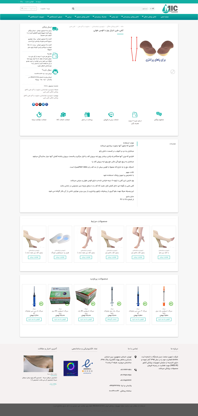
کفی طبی (72, 27)
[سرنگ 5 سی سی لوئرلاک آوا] (34, 296)
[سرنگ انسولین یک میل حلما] (164, 296)
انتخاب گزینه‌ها (111, 319)
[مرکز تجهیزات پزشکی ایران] (170, 9)
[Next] (22, 244)
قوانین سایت (29, 2)
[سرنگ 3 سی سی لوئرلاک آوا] (138, 296)
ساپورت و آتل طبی (83, 27)
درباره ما (38, 2)
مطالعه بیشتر (53, 384)
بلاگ (21, 2)
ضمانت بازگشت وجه (39, 120)
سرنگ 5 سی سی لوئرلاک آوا (34, 312)
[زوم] (172, 72)
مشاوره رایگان (159, 120)
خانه (122, 27)
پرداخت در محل (87, 120)
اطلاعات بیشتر (164, 257)
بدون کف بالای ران (138, 253)
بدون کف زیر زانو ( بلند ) (86, 253)
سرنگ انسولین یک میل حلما (164, 312)
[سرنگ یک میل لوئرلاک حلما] (112, 296)
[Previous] (175, 244)
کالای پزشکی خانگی (112, 27)
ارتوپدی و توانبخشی (98, 27)
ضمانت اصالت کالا (63, 120)
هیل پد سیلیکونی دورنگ (60, 253)
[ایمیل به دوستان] (40, 104)
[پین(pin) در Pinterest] (36, 104)
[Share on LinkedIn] (33, 104)
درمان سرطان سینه (52, 374)
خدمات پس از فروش (111, 120)
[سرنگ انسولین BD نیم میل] (60, 296)
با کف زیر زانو (164, 253)
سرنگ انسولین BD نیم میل (60, 312)
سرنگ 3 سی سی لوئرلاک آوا (138, 312)
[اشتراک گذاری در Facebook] (46, 104)
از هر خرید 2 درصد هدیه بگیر (134, 122)
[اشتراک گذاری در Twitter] (43, 104)
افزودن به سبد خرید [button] (164, 319)
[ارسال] (73, 9)
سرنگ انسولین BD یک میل (86, 312)
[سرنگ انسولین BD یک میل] (86, 296)
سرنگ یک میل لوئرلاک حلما (112, 312)
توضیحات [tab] (172, 144)
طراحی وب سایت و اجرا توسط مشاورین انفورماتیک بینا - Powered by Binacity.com (99, 411)
